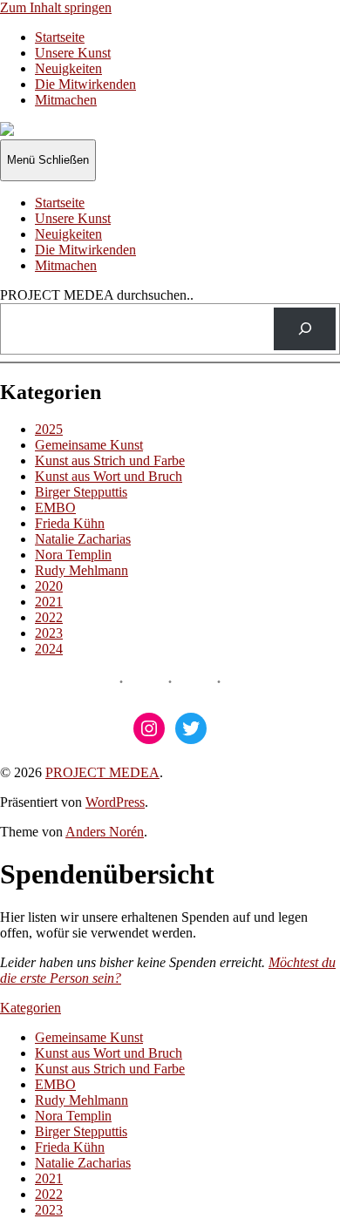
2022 (49, 617)
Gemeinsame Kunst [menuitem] (89, 1037)
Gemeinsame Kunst (89, 444)
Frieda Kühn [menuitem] (70, 1147)
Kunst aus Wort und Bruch (108, 476)
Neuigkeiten (68, 68)
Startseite (60, 37)
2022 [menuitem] (49, 1194)
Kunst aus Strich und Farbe (110, 460)
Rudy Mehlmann (81, 570)
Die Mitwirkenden (85, 84)
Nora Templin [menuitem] (73, 1115)
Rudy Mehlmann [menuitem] (81, 1100)
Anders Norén (104, 831)
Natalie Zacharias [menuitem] (83, 1162)
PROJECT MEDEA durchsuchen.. (97, 295)
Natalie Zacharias (83, 538)
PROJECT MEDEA (102, 772)
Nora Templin (73, 554)
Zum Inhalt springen (56, 7)
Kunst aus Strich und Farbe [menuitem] (110, 1068)
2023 (49, 633)
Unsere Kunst (73, 52)
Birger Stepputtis (81, 491)
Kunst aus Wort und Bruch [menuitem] (108, 1053)
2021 (49, 601)
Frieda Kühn (70, 523)
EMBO (55, 507)
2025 (49, 429)
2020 (49, 586)
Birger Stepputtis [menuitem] (81, 1131)
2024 (49, 648)
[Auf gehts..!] (305, 329)
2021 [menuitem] (49, 1178)
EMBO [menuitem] (55, 1084)
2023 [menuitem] (49, 1209)
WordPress (115, 802)
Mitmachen (66, 99)
